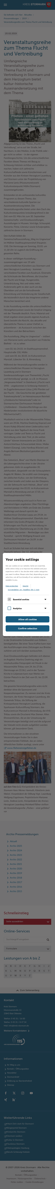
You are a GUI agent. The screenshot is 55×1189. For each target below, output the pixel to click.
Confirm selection (27, 628)
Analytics (17, 608)
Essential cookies (21, 599)
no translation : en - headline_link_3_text (23, 589)
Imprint (25, 586)
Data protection (12, 586)
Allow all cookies (27, 619)
